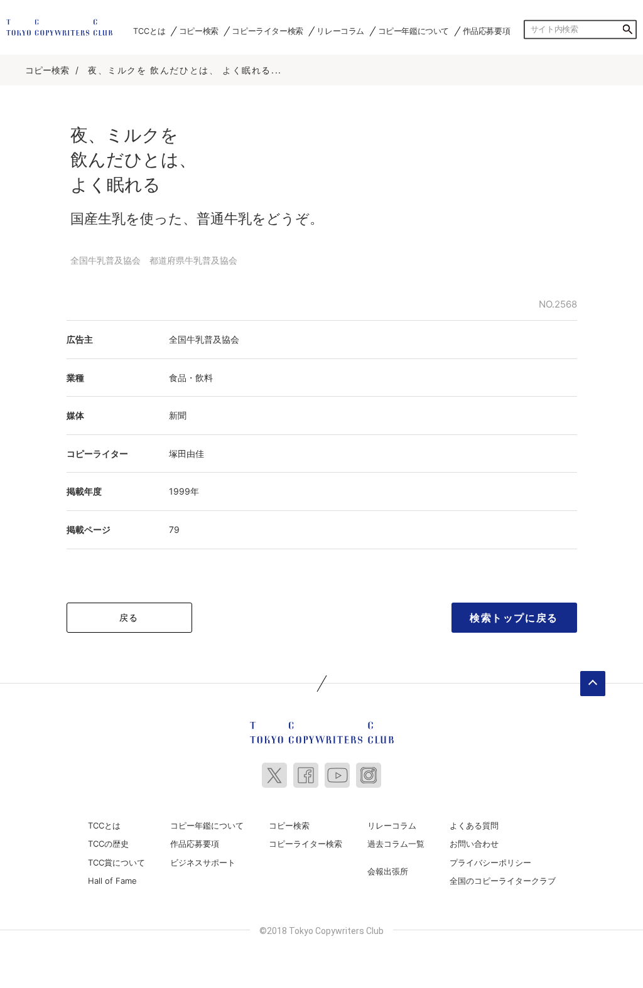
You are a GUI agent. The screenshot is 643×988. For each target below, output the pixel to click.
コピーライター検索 (267, 31)
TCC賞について (116, 862)
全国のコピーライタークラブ (503, 881)
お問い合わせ (474, 844)
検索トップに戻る (514, 617)
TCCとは (149, 31)
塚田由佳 (186, 453)
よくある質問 (474, 825)
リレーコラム (340, 31)
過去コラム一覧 (395, 844)
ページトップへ (592, 683)
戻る (129, 617)
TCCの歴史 (108, 844)
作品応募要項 (487, 31)
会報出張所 (387, 871)
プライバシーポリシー (490, 862)
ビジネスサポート (202, 862)
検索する (627, 29)
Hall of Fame (112, 881)
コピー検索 (199, 31)
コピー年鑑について (413, 31)
